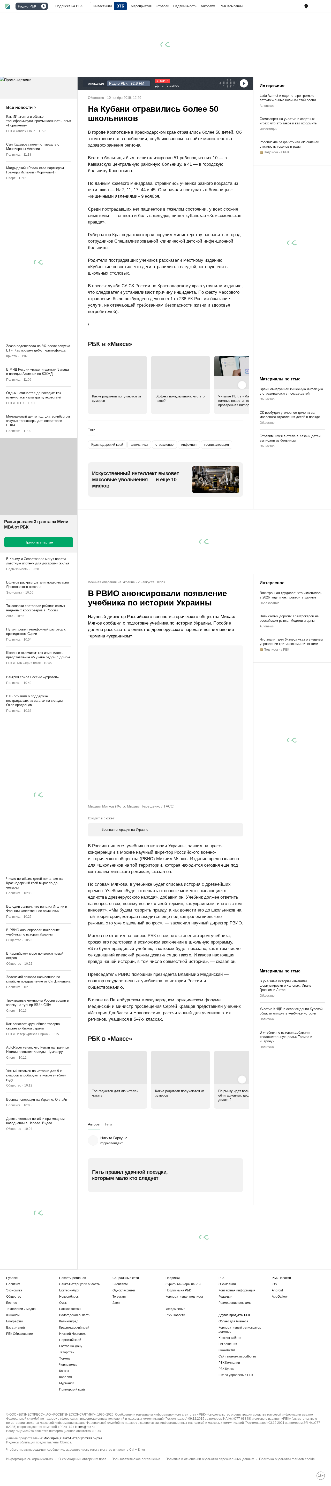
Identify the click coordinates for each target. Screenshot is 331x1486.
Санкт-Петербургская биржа (81, 1438)
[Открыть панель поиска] (315, 6)
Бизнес (11, 1303)
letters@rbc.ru (85, 1427)
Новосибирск (68, 1296)
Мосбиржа (51, 1438)
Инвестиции (268, 129)
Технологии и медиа (21, 1309)
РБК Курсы (226, 1369)
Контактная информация (237, 1290)
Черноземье (68, 1365)
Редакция (225, 1296)
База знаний (15, 1327)
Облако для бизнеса (233, 1321)
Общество (13, 940)
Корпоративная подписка (184, 1296)
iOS (274, 1284)
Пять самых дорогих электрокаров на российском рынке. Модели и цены (289, 618)
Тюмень (64, 1358)
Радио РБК (27, 6)
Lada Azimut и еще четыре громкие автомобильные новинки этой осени (288, 98)
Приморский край (72, 1389)
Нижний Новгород (72, 1334)
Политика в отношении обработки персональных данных (210, 1459)
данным (102, 183)
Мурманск (66, 1383)
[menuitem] (69, 6)
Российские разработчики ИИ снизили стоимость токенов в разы (289, 144)
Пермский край (70, 1340)
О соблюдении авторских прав (82, 1459)
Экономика (14, 592)
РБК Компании (229, 1362)
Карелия (65, 1377)
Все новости (19, 107)
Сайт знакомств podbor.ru (237, 1356)
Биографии (14, 1321)
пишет (178, 215)
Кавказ (64, 1371)
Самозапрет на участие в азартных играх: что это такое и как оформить (288, 121)
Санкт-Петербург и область (79, 1284)
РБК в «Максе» (110, 343)
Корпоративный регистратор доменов (240, 1329)
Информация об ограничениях (29, 1459)
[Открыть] (38, 6)
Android (277, 1290)
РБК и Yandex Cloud (20, 131)
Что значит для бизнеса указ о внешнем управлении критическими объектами (291, 641)
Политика (13, 154)
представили (210, 1006)
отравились (189, 132)
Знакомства (227, 1350)
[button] (306, 6)
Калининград (68, 1321)
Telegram (119, 1296)
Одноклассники (123, 1290)
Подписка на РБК (178, 1290)
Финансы (13, 1315)
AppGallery (280, 1296)
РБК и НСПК (15, 403)
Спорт (11, 178)
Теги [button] (91, 429)
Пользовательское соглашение (135, 1459)
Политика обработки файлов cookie (287, 1459)
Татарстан (66, 1352)
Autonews (267, 106)
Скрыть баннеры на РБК (183, 1284)
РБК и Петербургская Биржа (27, 1034)
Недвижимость (17, 569)
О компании (227, 1284)
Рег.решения (228, 1344)
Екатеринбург (69, 1290)
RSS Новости (175, 1315)
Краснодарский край (74, 1327)
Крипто (11, 356)
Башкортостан (70, 1309)
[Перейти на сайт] (38, 88)
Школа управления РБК (236, 1375)
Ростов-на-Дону (70, 1346)
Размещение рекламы (235, 1303)
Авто (9, 616)
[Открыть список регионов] (306, 6)
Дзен (116, 1303)
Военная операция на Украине (111, 582)
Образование (270, 603)
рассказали (170, 260)
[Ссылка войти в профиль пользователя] (324, 6)
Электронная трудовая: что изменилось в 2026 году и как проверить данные (291, 595)
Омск (62, 1303)
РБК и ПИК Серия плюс (23, 663)
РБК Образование (19, 1334)
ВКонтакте (120, 1284)
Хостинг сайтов (230, 1338)
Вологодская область (74, 1315)
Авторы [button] (94, 1124)
